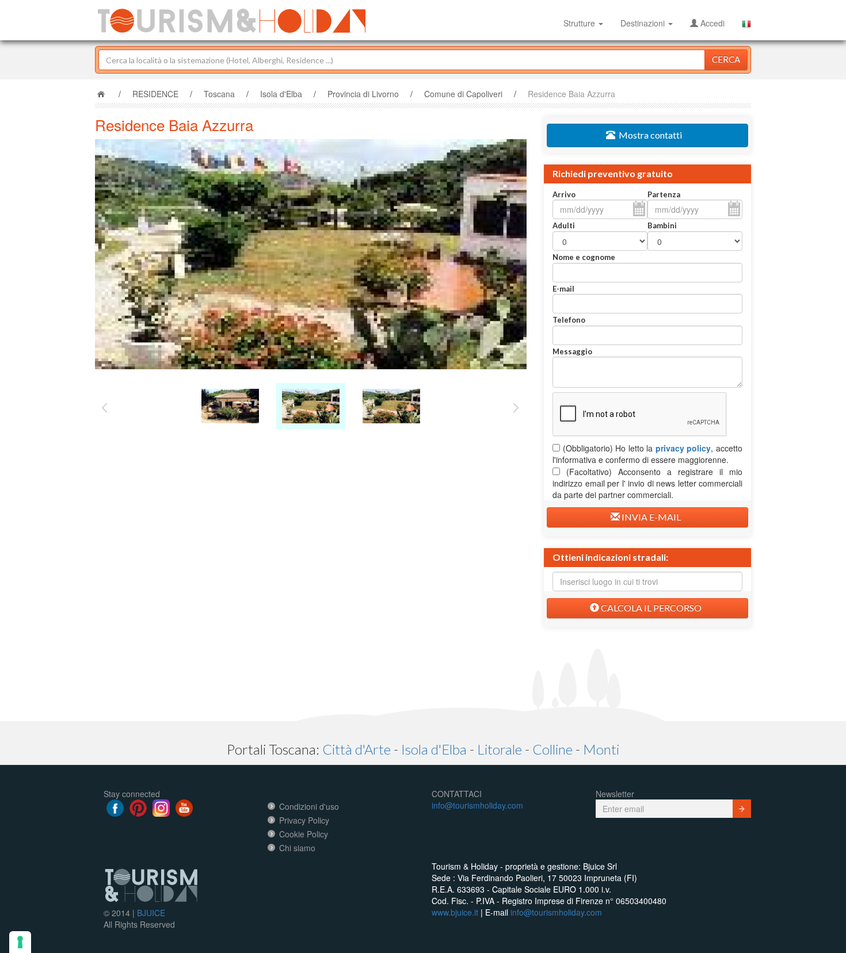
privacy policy (683, 448)
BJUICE (151, 912)
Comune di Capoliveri (463, 93)
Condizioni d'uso (309, 806)
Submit (742, 808)
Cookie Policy (303, 834)
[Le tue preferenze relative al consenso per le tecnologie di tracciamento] (20, 942)
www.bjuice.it (455, 912)
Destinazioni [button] (643, 23)
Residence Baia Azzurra (571, 93)
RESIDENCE (155, 93)
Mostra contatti (648, 134)
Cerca (726, 59)
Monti (601, 749)
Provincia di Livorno (363, 93)
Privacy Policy (304, 820)
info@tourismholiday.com (477, 805)
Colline (552, 749)
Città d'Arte (356, 749)
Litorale (499, 749)
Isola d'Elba (281, 93)
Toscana (219, 93)
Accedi (711, 23)
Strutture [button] (580, 23)
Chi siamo (297, 848)
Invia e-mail (650, 516)
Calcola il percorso (650, 607)
